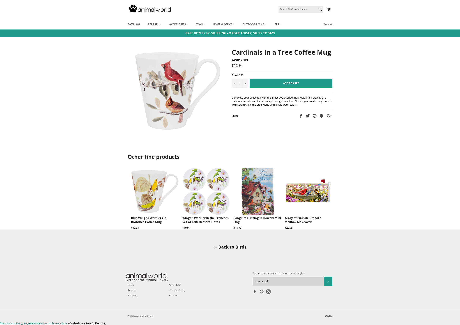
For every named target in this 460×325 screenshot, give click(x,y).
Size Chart (175, 285)
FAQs (131, 285)
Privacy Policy (177, 290)
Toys (199, 24)
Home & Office (223, 24)
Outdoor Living (253, 24)
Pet (277, 24)
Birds (64, 323)
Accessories (178, 24)
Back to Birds (232, 247)
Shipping (132, 295)
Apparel (154, 24)
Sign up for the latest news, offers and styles (278, 273)
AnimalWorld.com (144, 316)
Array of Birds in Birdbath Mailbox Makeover (303, 220)
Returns (132, 290)
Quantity (237, 75)
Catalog (134, 24)
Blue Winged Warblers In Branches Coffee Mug (148, 220)
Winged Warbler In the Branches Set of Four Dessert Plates (205, 220)
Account (328, 24)
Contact (173, 295)
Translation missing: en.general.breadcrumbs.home (29, 323)
